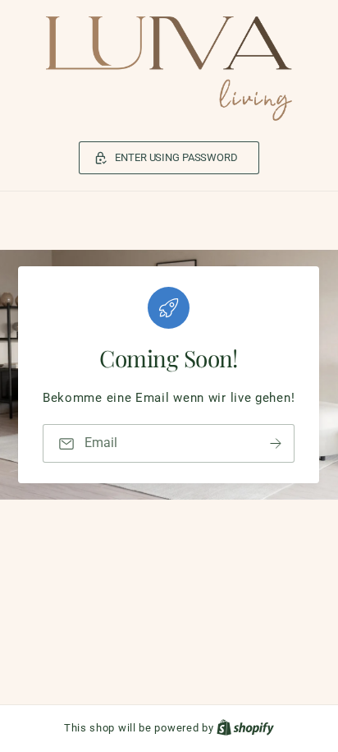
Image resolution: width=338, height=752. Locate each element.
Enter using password (176, 157)
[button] (169, 157)
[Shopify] (245, 728)
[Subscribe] (276, 443)
